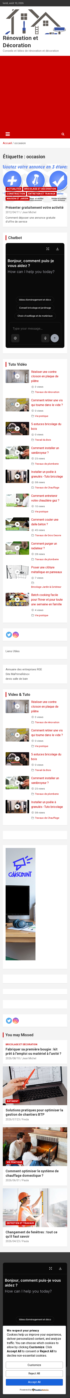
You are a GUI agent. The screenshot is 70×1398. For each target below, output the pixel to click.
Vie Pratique (14, 1162)
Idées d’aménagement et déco (35, 299)
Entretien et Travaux (41, 193)
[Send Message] (55, 338)
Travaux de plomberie (47, 463)
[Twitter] (9, 635)
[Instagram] (16, 635)
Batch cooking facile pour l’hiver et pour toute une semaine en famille (47, 599)
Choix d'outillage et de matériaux (35, 315)
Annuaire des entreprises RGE (24, 669)
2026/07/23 (13, 1119)
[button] (15, 338)
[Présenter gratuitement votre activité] (35, 183)
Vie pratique (41, 415)
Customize (34, 1365)
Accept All (34, 1382)
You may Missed (19, 1035)
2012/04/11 (13, 212)
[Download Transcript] (57, 249)
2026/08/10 (13, 1058)
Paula (25, 1180)
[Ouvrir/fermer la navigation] (8, 134)
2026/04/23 (13, 1241)
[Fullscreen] (48, 249)
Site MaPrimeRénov (17, 674)
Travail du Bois (43, 439)
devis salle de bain (17, 678)
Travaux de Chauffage (47, 487)
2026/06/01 (13, 1180)
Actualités (14, 189)
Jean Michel (29, 212)
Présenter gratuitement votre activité (34, 207)
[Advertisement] (35, 93)
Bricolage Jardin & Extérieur (46, 586)
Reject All (34, 1373)
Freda (25, 1119)
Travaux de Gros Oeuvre (48, 535)
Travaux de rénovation (47, 391)
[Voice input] (45, 338)
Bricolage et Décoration (40, 189)
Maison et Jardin (17, 198)
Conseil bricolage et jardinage (35, 307)
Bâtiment (12, 1101)
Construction (16, 193)
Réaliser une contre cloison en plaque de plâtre (44, 376)
